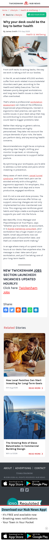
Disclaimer (28, 473)
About (8, 468)
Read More (35, 388)
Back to (13, 15)
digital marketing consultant (21, 228)
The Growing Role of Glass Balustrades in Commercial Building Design (22, 445)
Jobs (38, 270)
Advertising (23, 468)
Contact (39, 468)
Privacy (19, 473)
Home (4, 10)
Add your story (37, 14)
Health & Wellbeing (29, 10)
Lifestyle (14, 10)
